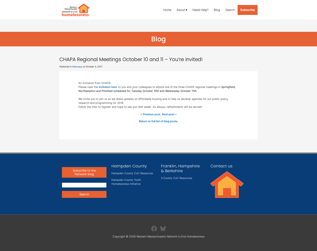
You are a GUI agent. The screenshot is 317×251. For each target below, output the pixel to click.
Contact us (221, 166)
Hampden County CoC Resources (132, 173)
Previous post (151, 114)
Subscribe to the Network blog (84, 172)
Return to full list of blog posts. (158, 121)
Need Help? (201, 10)
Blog (217, 10)
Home (167, 10)
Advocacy (77, 66)
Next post (168, 114)
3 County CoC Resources (176, 178)
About (181, 10)
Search (230, 10)
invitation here (108, 87)
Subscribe (247, 10)
